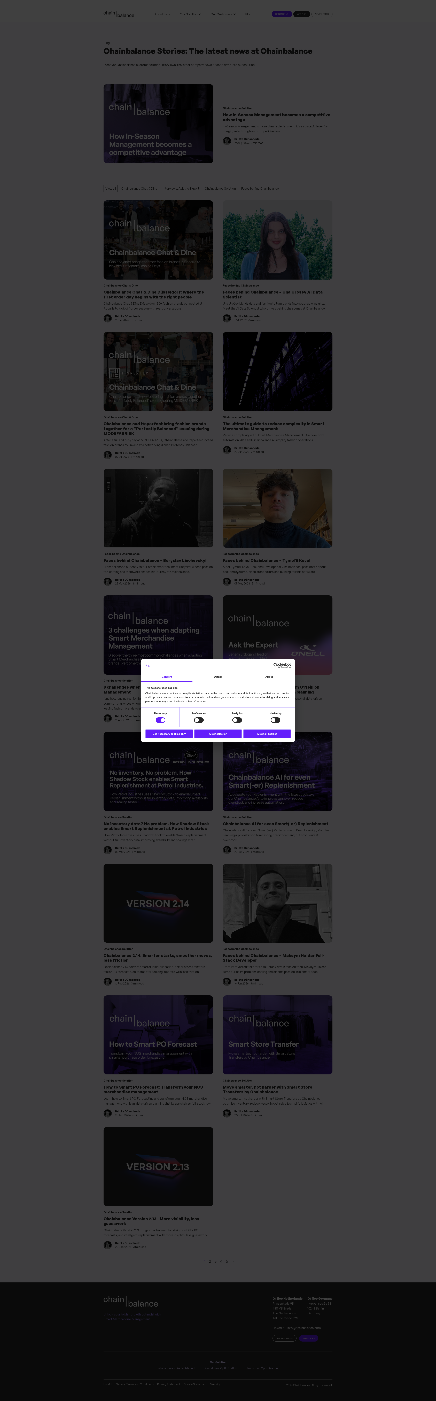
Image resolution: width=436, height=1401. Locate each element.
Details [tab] (218, 676)
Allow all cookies (267, 733)
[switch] (199, 720)
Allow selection (218, 733)
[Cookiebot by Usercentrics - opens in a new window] (276, 665)
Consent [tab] (167, 676)
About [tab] (269, 676)
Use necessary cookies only (169, 733)
